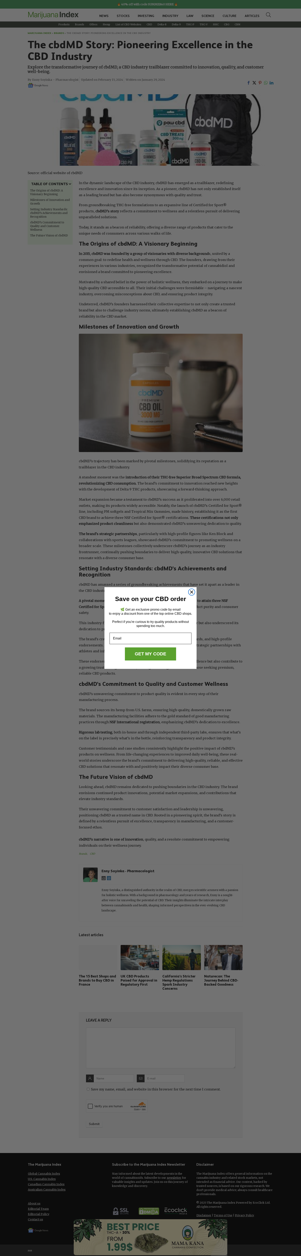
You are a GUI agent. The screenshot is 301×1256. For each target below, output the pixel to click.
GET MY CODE (150, 653)
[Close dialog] (191, 592)
